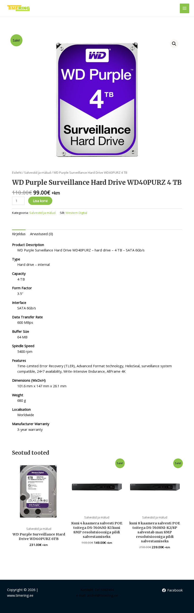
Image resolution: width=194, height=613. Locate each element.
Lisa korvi (40, 200)
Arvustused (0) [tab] (41, 233)
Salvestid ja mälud (37, 172)
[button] (174, 43)
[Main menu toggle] (184, 8)
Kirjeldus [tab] (19, 233)
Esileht (17, 172)
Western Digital (76, 213)
